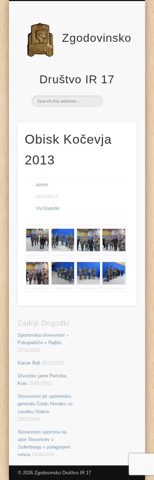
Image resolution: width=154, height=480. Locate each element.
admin (42, 184)
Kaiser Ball (29, 363)
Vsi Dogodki (47, 208)
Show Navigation (119, 64)
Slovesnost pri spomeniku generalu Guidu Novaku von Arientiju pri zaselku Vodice (59, 404)
